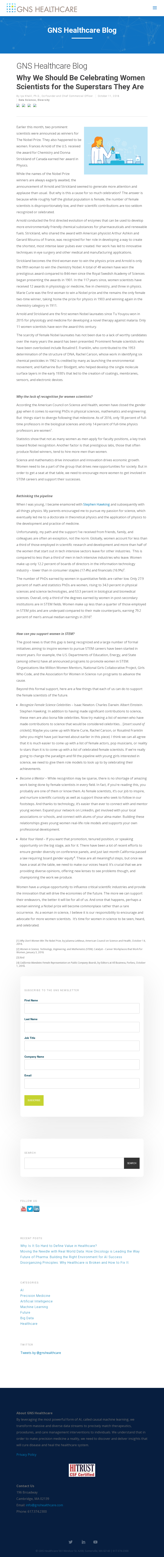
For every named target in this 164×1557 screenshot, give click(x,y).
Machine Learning (34, 1307)
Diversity (44, 100)
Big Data (27, 1318)
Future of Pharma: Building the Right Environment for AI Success (71, 1257)
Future (25, 1312)
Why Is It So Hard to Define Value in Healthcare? (58, 1246)
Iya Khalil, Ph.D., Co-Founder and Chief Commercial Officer (56, 96)
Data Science (27, 100)
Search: (30, 1152)
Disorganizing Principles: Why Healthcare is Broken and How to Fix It (74, 1262)
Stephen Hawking (96, 504)
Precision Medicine (35, 1296)
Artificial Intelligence (36, 1301)
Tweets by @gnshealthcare (40, 1353)
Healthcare (29, 1324)
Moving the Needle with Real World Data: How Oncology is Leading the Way (80, 1251)
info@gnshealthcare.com (44, 1505)
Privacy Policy (26, 1454)
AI (22, 1290)
